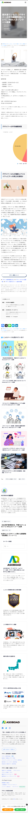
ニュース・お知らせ (6, 786)
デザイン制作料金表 (7, 756)
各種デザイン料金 (7, 809)
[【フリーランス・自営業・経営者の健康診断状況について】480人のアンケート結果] (14, 416)
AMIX (14, 799)
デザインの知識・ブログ (11, 479)
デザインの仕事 (7, 30)
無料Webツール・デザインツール (10, 776)
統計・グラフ (22, 479)
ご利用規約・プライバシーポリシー (9, 784)
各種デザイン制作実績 (6, 770)
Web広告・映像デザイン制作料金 (9, 763)
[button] (27, 804)
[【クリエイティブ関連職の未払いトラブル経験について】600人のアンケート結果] (14, 393)
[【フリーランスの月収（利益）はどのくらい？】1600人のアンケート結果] (14, 371)
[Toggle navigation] (22, 2)
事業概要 (8, 316)
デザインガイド (16, 770)
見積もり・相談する (20, 809)
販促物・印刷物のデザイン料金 (8, 758)
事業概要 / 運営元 (5, 782)
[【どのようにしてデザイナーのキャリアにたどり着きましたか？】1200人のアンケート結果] (14, 438)
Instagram (15, 316)
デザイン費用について (14, 275)
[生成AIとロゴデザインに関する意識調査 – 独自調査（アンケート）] (14, 461)
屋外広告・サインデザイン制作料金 (9, 761)
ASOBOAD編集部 (7, 495)
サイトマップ (19, 786)
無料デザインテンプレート (9, 774)
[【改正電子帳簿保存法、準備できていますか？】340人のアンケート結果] (14, 348)
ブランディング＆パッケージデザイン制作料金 (12, 760)
